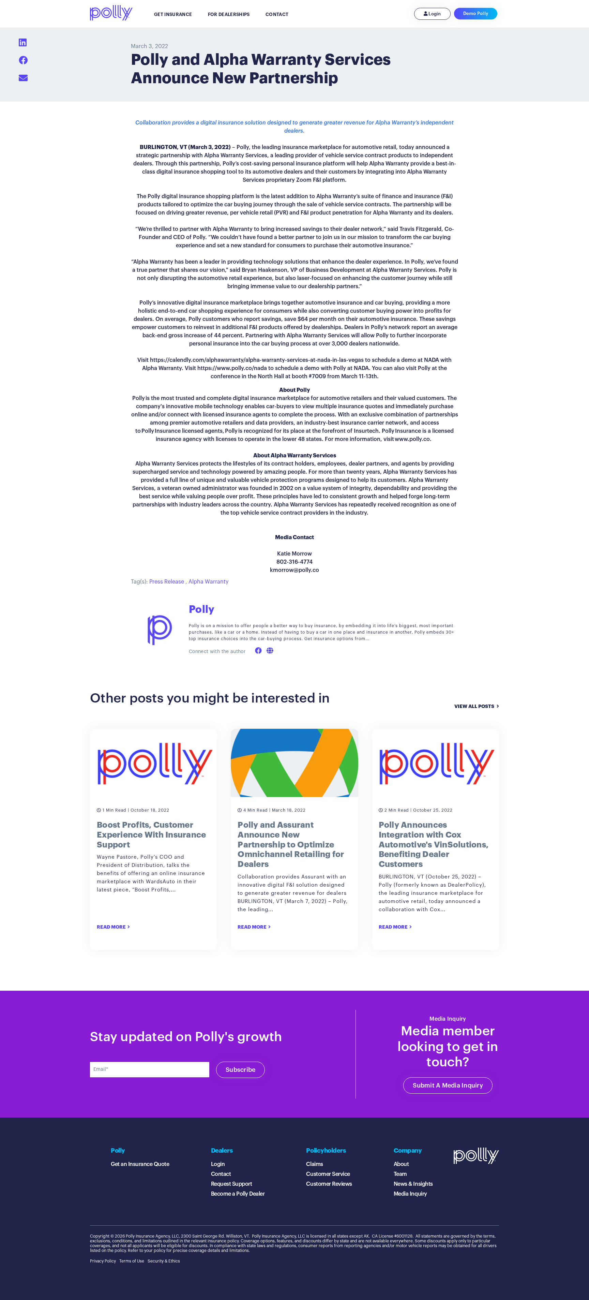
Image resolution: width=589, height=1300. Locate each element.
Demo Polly (475, 13)
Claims (314, 1164)
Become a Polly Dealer (238, 1194)
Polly (201, 610)
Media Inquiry (410, 1194)
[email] (23, 78)
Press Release (166, 582)
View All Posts (474, 706)
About (401, 1164)
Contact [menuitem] (277, 14)
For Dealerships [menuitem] (229, 14)
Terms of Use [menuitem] (131, 1261)
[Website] (270, 651)
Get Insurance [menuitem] (173, 14)
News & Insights (413, 1184)
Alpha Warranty (208, 582)
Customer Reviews (329, 1184)
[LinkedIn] (23, 43)
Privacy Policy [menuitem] (103, 1261)
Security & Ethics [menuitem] (164, 1261)
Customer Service (328, 1174)
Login (434, 14)
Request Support (231, 1184)
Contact (221, 1174)
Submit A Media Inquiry (448, 1085)
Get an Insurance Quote (140, 1164)
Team (400, 1174)
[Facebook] (23, 61)
